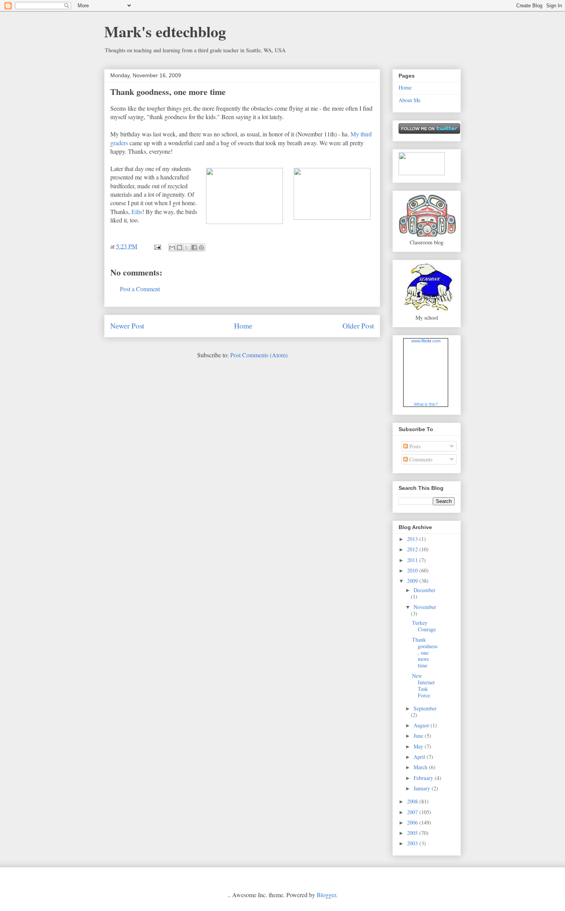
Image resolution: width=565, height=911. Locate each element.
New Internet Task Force (423, 685)
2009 (413, 580)
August (422, 725)
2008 (413, 801)
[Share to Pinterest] (201, 247)
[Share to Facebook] (194, 247)
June (419, 735)
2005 (413, 832)
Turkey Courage (424, 626)
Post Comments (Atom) (258, 355)
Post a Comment (140, 289)
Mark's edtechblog (165, 31)
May (419, 746)
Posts (414, 446)
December (424, 590)
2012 (413, 549)
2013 (413, 539)
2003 (413, 843)
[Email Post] (157, 246)
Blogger (326, 895)
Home (243, 325)
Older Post (358, 325)
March (421, 767)
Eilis (136, 211)
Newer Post (127, 325)
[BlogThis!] (179, 247)
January (423, 788)
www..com (425, 341)
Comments (420, 459)
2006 (413, 822)
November (425, 607)
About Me (409, 100)
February (424, 778)
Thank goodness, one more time (168, 91)
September (425, 708)
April (420, 756)
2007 (413, 812)
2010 (413, 570)
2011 (413, 560)
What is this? (426, 404)
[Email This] (172, 247)
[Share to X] (187, 247)
